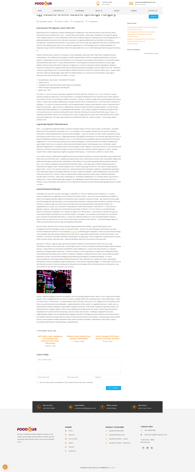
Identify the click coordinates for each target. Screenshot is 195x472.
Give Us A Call (47, 405)
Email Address (79, 405)
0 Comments (93, 21)
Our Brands (79, 11)
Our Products (58, 11)
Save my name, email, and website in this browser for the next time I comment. (66, 382)
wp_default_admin (46, 21)
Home (40, 11)
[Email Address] (71, 407)
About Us (98, 11)
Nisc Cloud (111, 468)
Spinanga (73, 232)
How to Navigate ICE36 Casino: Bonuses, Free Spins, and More (107, 337)
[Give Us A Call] (39, 407)
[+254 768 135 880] (98, 3)
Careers (134, 11)
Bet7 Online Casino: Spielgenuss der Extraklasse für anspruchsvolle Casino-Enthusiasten (50, 339)
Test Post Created (132, 36)
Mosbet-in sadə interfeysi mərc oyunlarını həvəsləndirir (79, 337)
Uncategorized (78, 21)
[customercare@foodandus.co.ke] (131, 3)
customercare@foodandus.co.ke (145, 2)
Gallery (116, 11)
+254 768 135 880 (107, 2)
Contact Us (152, 11)
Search (153, 16)
